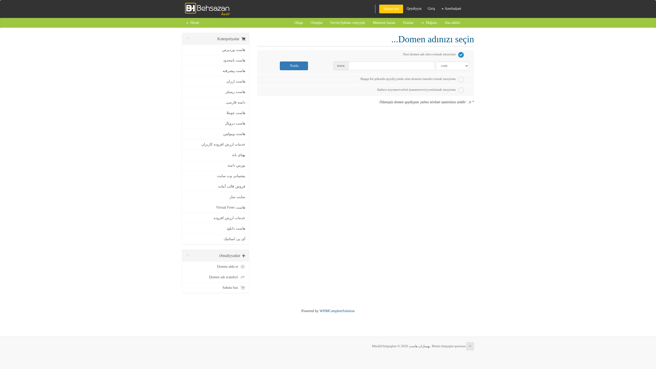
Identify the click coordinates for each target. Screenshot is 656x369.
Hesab (193, 23)
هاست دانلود (236, 228)
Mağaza (430, 23)
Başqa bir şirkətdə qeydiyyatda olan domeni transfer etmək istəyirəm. (408, 79)
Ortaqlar (317, 23)
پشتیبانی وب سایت (231, 176)
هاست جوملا (236, 113)
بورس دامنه (236, 165)
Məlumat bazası (384, 23)
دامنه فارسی (235, 102)
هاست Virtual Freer (230, 207)
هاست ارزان (236, 81)
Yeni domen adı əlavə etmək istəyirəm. (429, 54)
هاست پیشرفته (234, 71)
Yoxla (294, 66)
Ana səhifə (452, 23)
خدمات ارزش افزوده (229, 218)
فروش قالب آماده (231, 186)
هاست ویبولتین (234, 134)
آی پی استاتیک (234, 239)
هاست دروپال (235, 123)
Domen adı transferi (224, 277)
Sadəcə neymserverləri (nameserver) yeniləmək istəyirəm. (416, 89)
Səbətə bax (391, 9)
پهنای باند (238, 155)
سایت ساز (237, 197)
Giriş (431, 9)
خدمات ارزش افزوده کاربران (223, 144)
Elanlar (408, 23)
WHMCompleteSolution (337, 311)
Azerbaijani (452, 9)
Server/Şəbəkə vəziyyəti (347, 23)
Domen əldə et (228, 267)
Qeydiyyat (414, 9)
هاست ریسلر (235, 92)
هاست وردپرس (233, 50)
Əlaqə (298, 23)
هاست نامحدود (234, 60)
